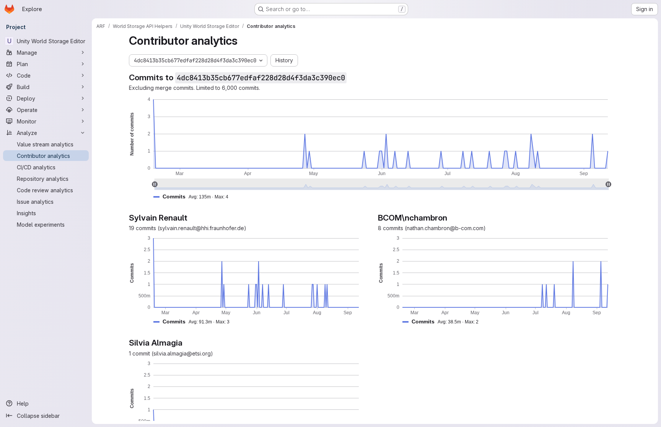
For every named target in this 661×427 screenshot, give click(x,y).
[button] (193, 197)
